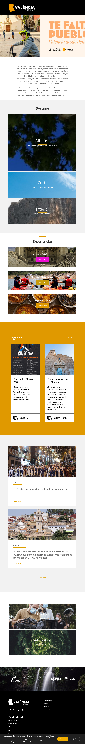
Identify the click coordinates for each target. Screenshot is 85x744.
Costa (46, 703)
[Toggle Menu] (74, 9)
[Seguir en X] (14, 710)
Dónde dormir (12, 724)
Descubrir (42, 259)
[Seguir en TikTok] (26, 710)
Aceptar (62, 739)
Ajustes (32, 742)
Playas (10, 727)
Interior (46, 707)
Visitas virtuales (49, 710)
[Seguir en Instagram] (22, 710)
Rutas (10, 730)
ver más (42, 577)
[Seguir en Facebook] (10, 710)
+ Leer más (17, 501)
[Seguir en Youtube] (18, 710)
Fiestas (10, 734)
